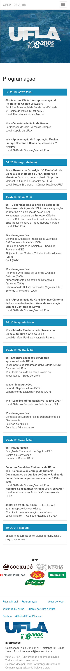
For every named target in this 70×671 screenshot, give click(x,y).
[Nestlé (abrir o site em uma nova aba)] (49, 566)
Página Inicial (10, 601)
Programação (29, 601)
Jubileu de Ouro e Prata (41, 609)
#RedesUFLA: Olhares (28, 616)
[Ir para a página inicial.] (26, 630)
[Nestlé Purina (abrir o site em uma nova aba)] (13, 574)
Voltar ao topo (56, 601)
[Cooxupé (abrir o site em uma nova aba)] (17, 566)
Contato (7, 616)
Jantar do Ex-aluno (13, 609)
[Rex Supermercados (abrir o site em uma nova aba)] (37, 574)
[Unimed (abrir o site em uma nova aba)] (57, 574)
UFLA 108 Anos (14, 4)
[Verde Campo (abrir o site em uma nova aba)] (35, 582)
